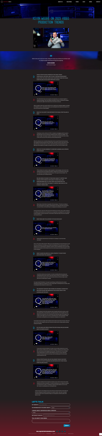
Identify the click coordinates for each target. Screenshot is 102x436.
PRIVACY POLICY (71, 433)
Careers (54, 433)
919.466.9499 (48, 433)
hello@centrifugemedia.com (45, 431)
